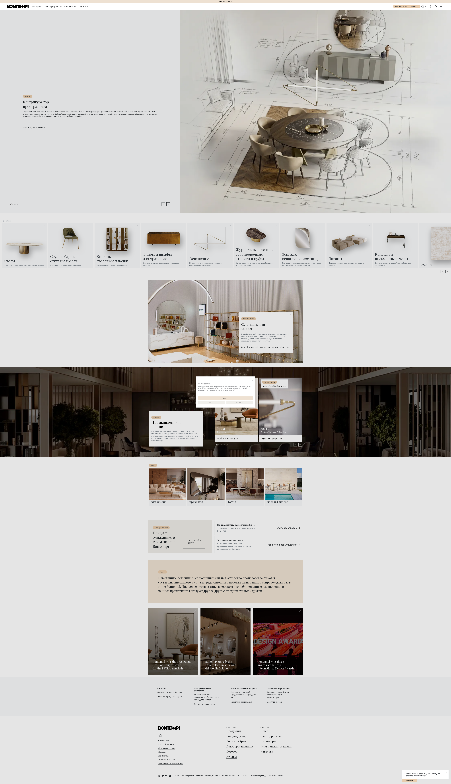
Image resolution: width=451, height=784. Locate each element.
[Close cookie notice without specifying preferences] (252, 380)
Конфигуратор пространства (406, 6)
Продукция (37, 6)
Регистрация (409, 780)
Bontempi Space (225, 1)
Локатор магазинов (69, 6)
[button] (192, 1)
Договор (84, 6)
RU (426, 6)
